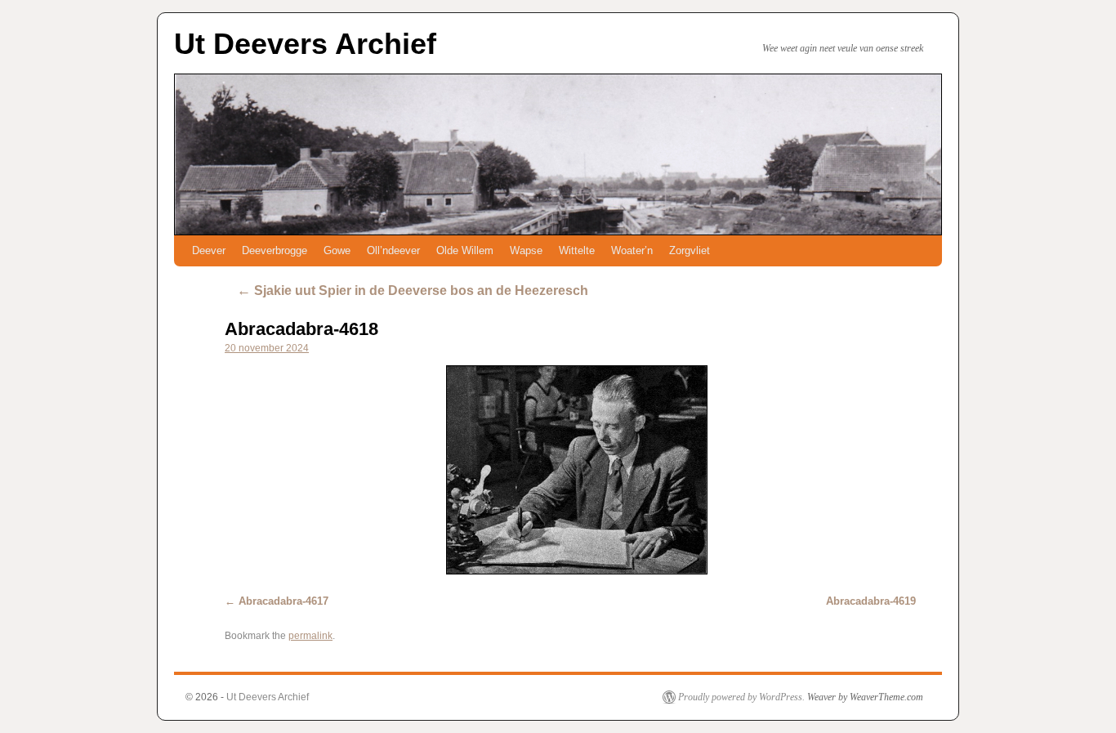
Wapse (526, 250)
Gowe (337, 250)
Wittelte (577, 250)
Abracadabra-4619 (871, 601)
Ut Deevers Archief (305, 43)
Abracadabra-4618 (301, 329)
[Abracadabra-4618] (576, 469)
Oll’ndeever (393, 250)
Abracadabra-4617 (283, 601)
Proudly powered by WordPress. (741, 697)
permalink (310, 635)
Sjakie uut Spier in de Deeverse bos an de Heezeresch (412, 290)
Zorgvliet (689, 250)
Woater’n (632, 250)
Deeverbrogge (274, 250)
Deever (208, 250)
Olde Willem (464, 250)
